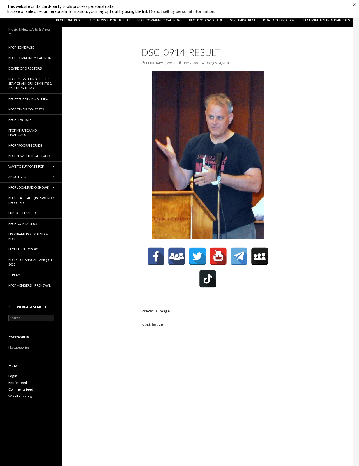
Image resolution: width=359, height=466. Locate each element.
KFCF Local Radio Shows (28, 187)
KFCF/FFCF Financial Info (28, 98)
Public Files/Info (22, 213)
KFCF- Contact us (22, 223)
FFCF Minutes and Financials (326, 20)
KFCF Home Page (69, 20)
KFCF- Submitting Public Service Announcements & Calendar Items (30, 83)
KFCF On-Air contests (26, 109)
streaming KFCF (243, 20)
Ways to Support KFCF (26, 166)
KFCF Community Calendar (159, 20)
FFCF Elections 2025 (24, 249)
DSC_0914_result (220, 63)
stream (14, 275)
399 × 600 (190, 63)
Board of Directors (279, 20)
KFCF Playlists (19, 119)
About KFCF (17, 177)
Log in (12, 376)
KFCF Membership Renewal (29, 285)
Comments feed (20, 389)
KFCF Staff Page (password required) (30, 200)
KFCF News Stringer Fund (109, 20)
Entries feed (17, 382)
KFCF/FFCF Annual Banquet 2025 (30, 262)
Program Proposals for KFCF (28, 236)
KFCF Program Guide (206, 20)
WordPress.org (20, 396)
